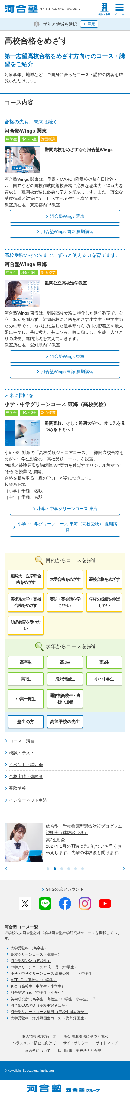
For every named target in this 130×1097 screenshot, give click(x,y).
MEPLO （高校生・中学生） (34, 980)
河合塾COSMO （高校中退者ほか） (40, 1005)
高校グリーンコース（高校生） (36, 954)
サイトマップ (107, 1043)
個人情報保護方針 (36, 1036)
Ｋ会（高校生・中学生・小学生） (38, 986)
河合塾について (37, 1050)
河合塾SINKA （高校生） (31, 961)
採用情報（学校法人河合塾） (81, 1050)
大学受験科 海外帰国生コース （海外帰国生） (49, 1018)
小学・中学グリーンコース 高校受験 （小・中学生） (53, 973)
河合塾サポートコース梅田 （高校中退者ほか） (49, 1012)
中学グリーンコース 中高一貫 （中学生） (44, 967)
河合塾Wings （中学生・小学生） (38, 993)
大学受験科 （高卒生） (29, 948)
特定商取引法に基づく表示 (86, 1036)
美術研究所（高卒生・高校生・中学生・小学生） (50, 999)
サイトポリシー (76, 1043)
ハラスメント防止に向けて (34, 1043)
